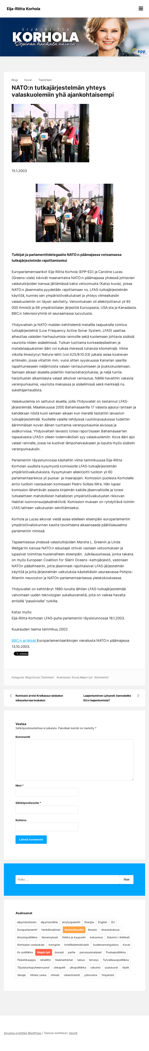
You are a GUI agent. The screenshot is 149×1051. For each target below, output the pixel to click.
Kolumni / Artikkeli (118, 937)
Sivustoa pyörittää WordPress (22, 1033)
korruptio (54, 944)
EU (113, 922)
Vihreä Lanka (38, 975)
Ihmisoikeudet (74, 929)
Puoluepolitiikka (116, 952)
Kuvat (28, 80)
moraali (59, 952)
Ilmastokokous (110, 929)
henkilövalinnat (51, 929)
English (102, 922)
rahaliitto (45, 959)
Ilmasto (92, 929)
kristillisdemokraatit (76, 944)
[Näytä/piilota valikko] (141, 8)
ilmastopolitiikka (27, 937)
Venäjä (21, 975)
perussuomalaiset (91, 952)
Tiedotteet (45, 80)
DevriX (73, 1033)
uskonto (95, 967)
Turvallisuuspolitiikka (116, 959)
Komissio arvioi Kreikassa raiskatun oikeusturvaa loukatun (39, 698)
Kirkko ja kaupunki (74, 937)
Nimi (20, 785)
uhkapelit (59, 967)
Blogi (15, 80)
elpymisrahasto (26, 922)
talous (81, 959)
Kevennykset (50, 937)
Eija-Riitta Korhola (23, 8)
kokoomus (96, 937)
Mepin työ (86, 677)
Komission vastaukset (30, 944)
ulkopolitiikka (78, 967)
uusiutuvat (111, 967)
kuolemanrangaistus (106, 944)
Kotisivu (21, 820)
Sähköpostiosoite (28, 802)
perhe (71, 952)
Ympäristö (107, 975)
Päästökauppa (26, 959)
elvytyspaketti (71, 922)
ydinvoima (90, 975)
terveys (94, 959)
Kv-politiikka (25, 952)
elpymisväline (49, 922)
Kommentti (23, 736)
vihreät (55, 975)
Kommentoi (101, 677)
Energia (89, 922)
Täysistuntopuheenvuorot (33, 967)
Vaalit (125, 967)
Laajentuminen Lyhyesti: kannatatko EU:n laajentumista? (107, 698)
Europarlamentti (27, 929)
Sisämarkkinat (64, 959)
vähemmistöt (72, 975)
